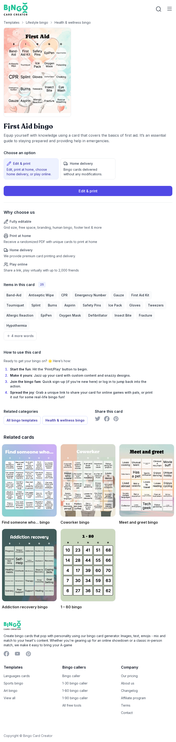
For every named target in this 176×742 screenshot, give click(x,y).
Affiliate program (133, 698)
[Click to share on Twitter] (97, 419)
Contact (127, 713)
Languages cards (17, 676)
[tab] (31, 168)
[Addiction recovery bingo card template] (29, 565)
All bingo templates (22, 420)
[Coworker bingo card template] (88, 480)
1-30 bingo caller (75, 683)
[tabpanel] (88, 229)
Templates (11, 22)
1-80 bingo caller (75, 691)
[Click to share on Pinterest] (116, 419)
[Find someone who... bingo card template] (29, 480)
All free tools (71, 705)
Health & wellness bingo (73, 22)
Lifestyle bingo (37, 22)
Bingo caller (71, 676)
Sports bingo (13, 683)
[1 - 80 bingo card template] (88, 565)
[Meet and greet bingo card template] (146, 480)
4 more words (22, 336)
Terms (125, 705)
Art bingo (10, 691)
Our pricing (129, 676)
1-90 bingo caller (75, 698)
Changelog (129, 691)
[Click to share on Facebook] (107, 419)
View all (9, 698)
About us (127, 683)
